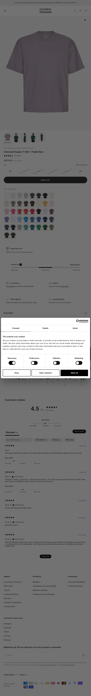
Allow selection (45, 373)
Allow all (74, 373)
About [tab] (75, 328)
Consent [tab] (15, 328)
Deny (17, 373)
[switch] (34, 363)
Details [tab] (45, 328)
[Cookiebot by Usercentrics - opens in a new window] (78, 321)
